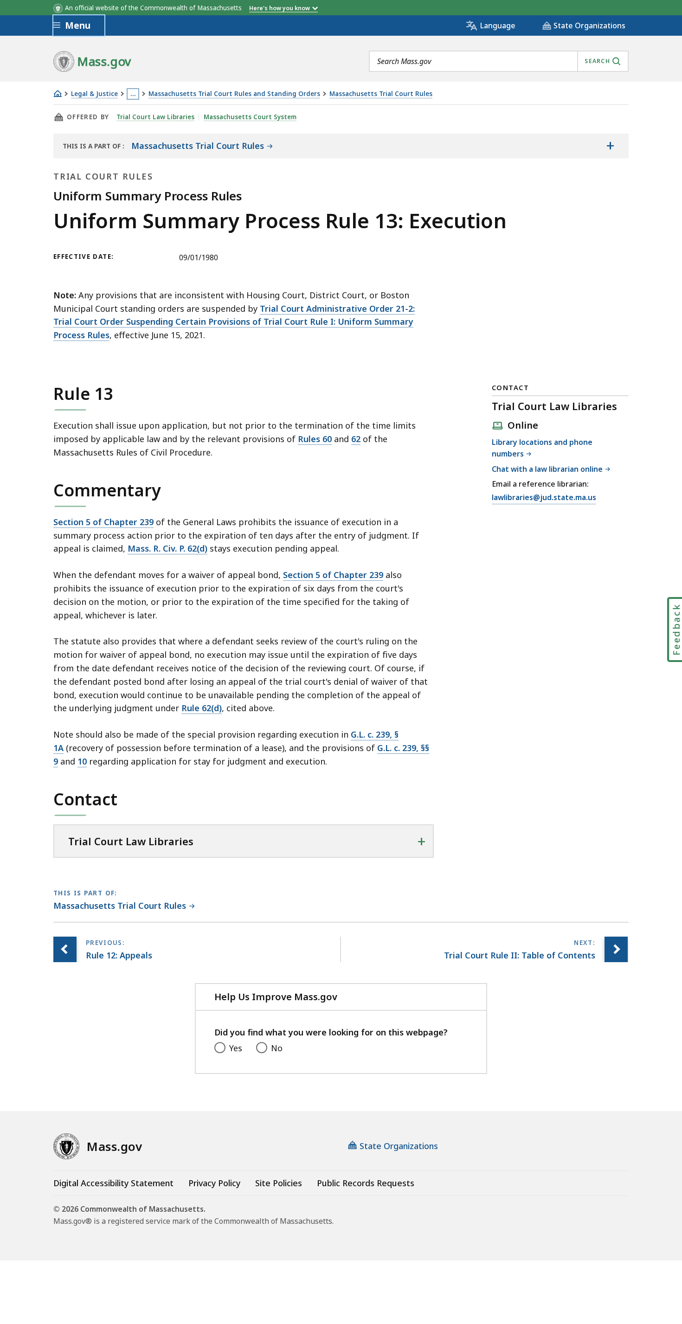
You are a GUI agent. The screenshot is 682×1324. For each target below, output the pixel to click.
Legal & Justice (94, 94)
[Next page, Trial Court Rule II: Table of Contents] (616, 949)
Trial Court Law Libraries (155, 117)
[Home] (57, 93)
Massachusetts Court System (250, 117)
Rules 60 (315, 438)
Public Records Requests (365, 1183)
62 (355, 438)
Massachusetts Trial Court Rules (380, 94)
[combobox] (499, 61)
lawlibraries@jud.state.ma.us (544, 498)
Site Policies (278, 1183)
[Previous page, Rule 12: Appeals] (65, 949)
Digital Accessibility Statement (113, 1183)
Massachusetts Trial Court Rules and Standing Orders (234, 94)
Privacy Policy (214, 1183)
